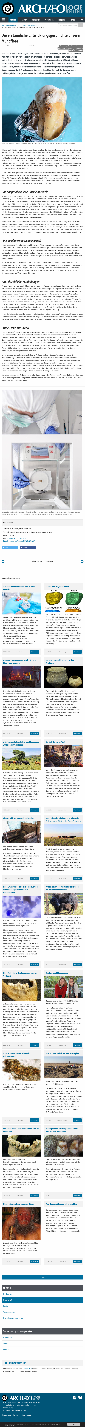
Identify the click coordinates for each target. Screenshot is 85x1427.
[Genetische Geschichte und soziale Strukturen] (63, 677)
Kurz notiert (32, 25)
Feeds (5, 1306)
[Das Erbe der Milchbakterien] (63, 987)
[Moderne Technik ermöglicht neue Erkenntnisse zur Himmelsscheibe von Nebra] (82, 561)
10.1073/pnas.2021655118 (15, 538)
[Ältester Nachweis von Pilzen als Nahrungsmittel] (21, 1070)
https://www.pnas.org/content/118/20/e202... (18, 541)
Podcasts (6, 1349)
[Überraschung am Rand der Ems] (3, 561)
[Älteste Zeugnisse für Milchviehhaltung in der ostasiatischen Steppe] (63, 903)
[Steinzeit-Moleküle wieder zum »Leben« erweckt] (21, 603)
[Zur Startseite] (42, 8)
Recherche (36, 19)
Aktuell (13, 19)
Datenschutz (26, 1415)
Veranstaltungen (9, 1312)
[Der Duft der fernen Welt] (63, 756)
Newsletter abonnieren (16, 1362)
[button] (10, 547)
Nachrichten (7, 1294)
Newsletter (28, 1369)
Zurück (42, 1277)
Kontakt (16, 1415)
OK (74, 1424)
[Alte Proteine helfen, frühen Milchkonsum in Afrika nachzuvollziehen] (21, 759)
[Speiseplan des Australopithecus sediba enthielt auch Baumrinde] (63, 1145)
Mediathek (49, 19)
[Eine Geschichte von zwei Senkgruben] (21, 832)
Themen (24, 19)
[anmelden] (82, 19)
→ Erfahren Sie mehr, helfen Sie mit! (16, 1410)
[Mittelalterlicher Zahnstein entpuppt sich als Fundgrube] (21, 1145)
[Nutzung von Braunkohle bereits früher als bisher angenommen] (21, 677)
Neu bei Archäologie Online (13, 1318)
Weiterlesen (34, 652)
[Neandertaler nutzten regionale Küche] (21, 1223)
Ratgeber (61, 19)
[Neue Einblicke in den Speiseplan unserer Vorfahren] (21, 990)
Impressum (6, 1415)
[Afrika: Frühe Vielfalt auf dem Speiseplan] (63, 1067)
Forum (72, 19)
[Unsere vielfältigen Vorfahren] (63, 600)
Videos (5, 1343)
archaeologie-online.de (9, 25)
